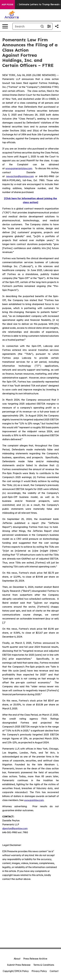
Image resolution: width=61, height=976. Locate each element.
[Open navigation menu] (5, 26)
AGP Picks (7, 4)
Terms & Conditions (43, 964)
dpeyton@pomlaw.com (15, 828)
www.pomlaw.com (34, 800)
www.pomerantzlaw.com (18, 168)
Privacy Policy (39, 971)
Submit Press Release (18, 964)
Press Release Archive (35, 958)
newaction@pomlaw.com (20, 176)
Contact (54, 971)
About (17, 958)
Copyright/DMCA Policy (16, 971)
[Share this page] (57, 26)
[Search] (42, 26)
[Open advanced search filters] (49, 26)
